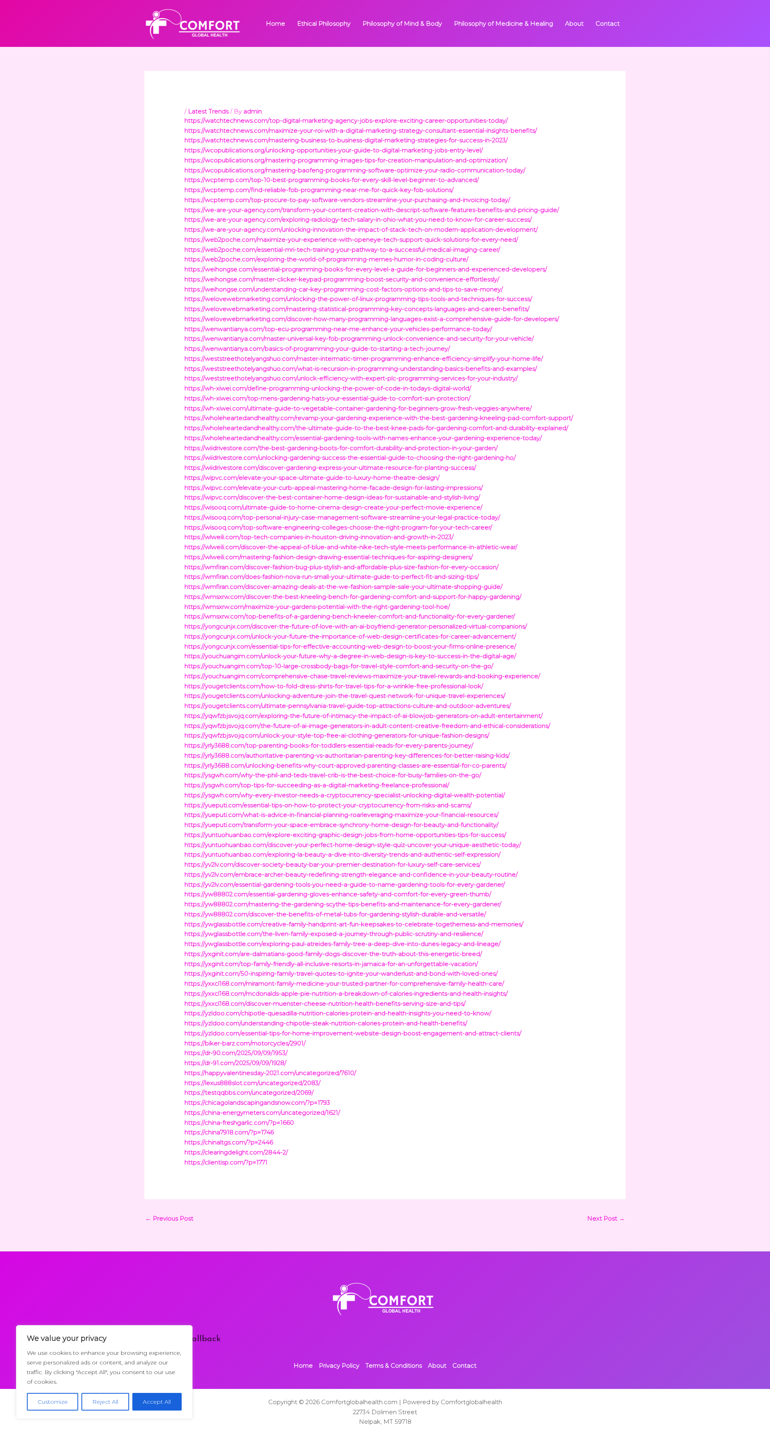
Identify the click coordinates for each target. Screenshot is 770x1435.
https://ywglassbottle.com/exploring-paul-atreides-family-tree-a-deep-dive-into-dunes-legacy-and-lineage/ (342, 944)
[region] (104, 1372)
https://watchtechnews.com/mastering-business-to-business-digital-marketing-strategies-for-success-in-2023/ (346, 140)
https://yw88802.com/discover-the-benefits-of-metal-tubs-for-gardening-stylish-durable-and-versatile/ (335, 914)
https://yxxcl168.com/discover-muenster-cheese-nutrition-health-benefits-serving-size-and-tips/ (325, 1003)
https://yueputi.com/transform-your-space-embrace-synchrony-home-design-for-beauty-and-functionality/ (341, 825)
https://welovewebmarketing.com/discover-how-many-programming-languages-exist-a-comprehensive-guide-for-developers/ (371, 319)
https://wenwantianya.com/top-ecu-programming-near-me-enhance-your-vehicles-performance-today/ (338, 329)
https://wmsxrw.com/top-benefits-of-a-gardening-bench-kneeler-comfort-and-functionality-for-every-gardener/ (349, 616)
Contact (608, 23)
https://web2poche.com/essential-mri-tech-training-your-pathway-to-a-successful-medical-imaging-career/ (342, 249)
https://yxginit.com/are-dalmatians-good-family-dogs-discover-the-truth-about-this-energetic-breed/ (333, 954)
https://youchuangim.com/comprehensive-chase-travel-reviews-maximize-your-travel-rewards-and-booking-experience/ (362, 676)
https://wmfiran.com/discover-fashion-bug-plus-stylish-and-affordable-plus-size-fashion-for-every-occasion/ (341, 567)
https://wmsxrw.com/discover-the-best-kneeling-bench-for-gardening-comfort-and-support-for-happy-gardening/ (352, 596)
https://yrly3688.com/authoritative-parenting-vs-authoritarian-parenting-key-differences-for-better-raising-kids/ (347, 755)
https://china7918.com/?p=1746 (229, 1132)
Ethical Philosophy (324, 23)
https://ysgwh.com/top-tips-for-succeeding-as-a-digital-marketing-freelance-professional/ (316, 785)
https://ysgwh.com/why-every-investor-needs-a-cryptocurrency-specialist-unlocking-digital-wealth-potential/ (344, 795)
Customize (53, 1401)
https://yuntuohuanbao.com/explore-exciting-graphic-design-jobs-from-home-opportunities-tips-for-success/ (345, 835)
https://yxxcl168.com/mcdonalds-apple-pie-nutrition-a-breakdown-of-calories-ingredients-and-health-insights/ (346, 993)
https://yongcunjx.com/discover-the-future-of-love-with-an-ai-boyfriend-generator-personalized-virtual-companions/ (355, 626)
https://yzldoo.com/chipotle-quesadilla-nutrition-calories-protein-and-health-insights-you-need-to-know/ (337, 1013)
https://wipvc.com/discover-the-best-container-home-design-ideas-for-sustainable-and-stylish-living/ (332, 497)
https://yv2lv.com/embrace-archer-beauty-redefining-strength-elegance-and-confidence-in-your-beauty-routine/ (351, 874)
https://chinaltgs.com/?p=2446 (228, 1142)
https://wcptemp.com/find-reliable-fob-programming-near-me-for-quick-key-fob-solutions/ (319, 190)
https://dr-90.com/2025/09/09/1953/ (236, 1053)
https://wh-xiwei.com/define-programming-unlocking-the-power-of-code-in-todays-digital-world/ (327, 388)
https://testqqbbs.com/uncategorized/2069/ (249, 1092)
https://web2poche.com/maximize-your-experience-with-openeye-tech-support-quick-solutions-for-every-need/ (351, 239)
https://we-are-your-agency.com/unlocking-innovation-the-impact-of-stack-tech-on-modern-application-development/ (361, 229)
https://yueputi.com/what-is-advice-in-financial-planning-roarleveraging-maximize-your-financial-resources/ (341, 815)
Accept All (157, 1401)
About (574, 23)
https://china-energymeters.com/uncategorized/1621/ (262, 1112)
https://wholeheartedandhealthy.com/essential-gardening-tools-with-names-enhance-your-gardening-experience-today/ (363, 438)
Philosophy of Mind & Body (402, 23)
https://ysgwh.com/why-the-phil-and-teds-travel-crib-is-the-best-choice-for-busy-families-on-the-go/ (332, 775)
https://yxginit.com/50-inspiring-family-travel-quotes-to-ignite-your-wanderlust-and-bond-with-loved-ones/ (341, 973)
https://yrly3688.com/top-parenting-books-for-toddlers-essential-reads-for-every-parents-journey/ (328, 745)
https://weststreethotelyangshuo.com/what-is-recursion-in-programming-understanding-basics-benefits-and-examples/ (360, 368)
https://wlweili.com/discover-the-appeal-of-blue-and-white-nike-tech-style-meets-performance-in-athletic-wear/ (350, 547)
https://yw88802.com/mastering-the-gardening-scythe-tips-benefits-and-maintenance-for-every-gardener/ (342, 904)
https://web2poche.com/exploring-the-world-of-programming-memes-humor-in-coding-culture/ (326, 259)
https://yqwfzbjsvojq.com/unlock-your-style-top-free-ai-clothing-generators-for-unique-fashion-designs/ (336, 735)
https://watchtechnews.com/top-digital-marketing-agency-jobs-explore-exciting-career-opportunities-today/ (346, 120)
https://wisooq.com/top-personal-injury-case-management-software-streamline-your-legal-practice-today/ (342, 517)
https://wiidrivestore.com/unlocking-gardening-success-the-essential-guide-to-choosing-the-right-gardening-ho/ (350, 457)
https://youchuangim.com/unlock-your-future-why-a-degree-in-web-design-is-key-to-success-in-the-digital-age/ (350, 656)
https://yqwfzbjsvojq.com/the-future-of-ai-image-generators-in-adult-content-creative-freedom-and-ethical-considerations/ (367, 726)
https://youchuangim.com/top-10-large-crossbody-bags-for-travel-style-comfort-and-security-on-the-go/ (338, 666)
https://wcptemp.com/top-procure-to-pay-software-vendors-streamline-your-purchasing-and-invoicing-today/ (347, 200)
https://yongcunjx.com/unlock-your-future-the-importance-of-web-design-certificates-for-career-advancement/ (350, 636)
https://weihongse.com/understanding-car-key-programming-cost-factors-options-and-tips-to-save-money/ (343, 289)
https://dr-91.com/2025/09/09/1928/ (235, 1063)
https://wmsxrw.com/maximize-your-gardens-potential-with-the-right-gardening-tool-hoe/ (317, 606)
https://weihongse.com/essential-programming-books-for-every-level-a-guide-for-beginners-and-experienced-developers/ (365, 269)
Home (275, 23)
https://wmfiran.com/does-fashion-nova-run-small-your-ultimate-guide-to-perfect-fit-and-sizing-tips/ (331, 576)
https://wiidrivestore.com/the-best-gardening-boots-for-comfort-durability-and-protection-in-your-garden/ (341, 448)
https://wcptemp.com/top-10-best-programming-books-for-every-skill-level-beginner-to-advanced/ (331, 180)
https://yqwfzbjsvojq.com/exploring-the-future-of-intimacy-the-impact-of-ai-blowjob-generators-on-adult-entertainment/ (363, 716)
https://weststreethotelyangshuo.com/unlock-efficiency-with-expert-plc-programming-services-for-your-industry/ (351, 378)
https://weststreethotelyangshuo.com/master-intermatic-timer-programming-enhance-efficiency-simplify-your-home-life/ (363, 358)
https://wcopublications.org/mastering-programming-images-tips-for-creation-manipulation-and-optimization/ (346, 160)
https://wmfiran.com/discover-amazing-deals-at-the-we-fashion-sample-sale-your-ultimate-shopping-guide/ (343, 586)
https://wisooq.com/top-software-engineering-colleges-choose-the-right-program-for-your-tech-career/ (338, 527)
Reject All (105, 1401)
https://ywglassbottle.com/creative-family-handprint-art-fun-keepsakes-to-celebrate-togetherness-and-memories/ (353, 924)
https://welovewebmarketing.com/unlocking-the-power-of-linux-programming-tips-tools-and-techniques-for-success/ (358, 299)
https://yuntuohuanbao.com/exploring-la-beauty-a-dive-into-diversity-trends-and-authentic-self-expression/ (342, 854)
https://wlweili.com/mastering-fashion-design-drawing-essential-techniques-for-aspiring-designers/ (328, 557)
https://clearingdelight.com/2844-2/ (236, 1152)
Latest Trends (208, 111)
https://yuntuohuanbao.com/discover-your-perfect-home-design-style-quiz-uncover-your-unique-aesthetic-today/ (352, 845)
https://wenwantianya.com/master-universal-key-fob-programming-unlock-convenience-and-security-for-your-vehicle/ (359, 338)
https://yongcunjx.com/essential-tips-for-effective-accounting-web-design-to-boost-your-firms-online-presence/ (350, 646)
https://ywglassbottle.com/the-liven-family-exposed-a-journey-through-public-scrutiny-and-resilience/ (333, 934)
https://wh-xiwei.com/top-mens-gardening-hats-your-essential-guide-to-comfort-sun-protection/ (327, 398)
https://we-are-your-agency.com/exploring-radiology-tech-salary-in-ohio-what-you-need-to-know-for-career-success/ (358, 219)
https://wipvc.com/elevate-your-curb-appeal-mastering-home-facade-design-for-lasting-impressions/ (333, 487)
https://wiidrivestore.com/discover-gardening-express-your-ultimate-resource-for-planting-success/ (330, 467)
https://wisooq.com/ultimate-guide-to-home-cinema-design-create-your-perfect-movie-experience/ (333, 507)
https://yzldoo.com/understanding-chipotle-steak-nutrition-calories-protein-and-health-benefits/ (325, 1023)
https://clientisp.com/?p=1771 (225, 1162)
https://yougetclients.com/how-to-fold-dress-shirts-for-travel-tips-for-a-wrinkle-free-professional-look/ (333, 686)
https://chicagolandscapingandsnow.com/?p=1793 (257, 1102)
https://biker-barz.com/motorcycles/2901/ (245, 1043)
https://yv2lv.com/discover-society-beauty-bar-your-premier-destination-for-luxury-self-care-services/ (332, 864)
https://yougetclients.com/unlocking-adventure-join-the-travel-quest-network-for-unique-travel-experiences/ (344, 695)
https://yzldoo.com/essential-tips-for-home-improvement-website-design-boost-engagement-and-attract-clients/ (352, 1033)
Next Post (606, 1218)
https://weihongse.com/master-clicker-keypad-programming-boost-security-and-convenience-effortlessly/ (341, 279)
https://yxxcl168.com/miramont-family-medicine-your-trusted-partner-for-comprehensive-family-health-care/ (344, 983)
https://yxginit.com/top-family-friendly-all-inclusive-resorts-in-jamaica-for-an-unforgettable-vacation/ (331, 964)
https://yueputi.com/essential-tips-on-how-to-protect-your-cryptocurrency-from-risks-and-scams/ (328, 805)
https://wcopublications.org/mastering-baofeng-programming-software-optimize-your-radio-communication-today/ (354, 170)
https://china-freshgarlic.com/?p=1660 (239, 1122)
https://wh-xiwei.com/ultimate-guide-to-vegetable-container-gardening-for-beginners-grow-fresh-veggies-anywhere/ (358, 408)
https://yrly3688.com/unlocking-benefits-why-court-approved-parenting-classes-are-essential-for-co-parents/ (345, 765)
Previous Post (169, 1218)
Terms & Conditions (393, 1365)
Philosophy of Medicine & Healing (503, 23)
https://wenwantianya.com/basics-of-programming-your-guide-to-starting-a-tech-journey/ (317, 348)
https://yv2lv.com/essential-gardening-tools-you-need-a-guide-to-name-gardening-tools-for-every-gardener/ (344, 884)
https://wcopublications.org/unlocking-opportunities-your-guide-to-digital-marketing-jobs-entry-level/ (333, 150)
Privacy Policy (339, 1365)
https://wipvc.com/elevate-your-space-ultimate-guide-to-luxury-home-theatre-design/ (312, 477)
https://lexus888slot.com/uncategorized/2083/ (252, 1083)
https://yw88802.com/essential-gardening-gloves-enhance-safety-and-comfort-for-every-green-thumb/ (337, 894)
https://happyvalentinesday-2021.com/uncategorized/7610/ (270, 1073)
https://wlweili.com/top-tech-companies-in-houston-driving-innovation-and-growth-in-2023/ (319, 537)
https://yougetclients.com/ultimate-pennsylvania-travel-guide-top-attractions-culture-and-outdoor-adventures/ (347, 705)
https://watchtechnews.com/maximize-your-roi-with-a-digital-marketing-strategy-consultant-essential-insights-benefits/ (360, 130)
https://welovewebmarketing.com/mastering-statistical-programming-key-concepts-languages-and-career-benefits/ (356, 309)
